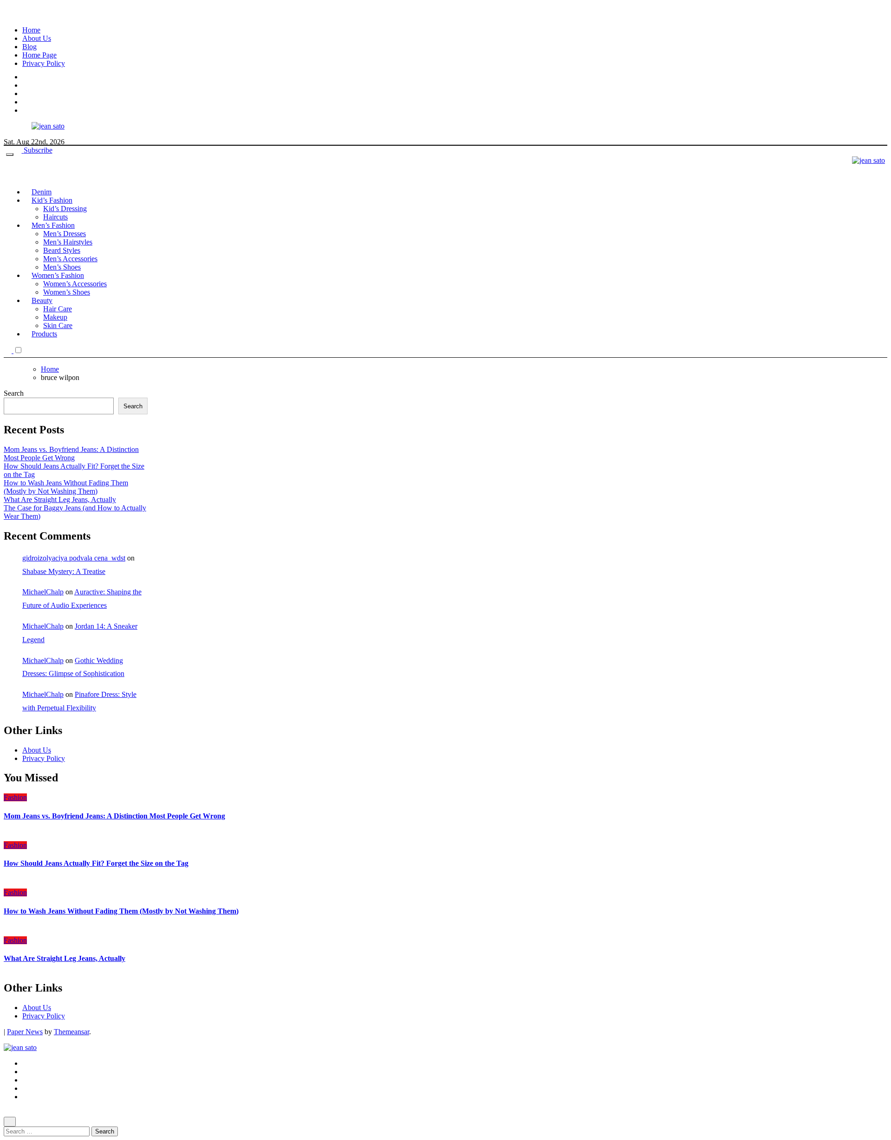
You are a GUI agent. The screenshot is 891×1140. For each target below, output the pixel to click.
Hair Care (57, 309)
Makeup (55, 317)
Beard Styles (61, 250)
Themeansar (71, 1032)
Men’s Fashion (53, 225)
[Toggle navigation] (9, 154)
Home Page (39, 55)
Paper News (25, 1032)
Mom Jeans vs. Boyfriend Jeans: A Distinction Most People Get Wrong (71, 453)
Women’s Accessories (75, 284)
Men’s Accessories (70, 259)
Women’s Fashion (58, 275)
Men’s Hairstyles (67, 242)
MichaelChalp (43, 592)
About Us (36, 38)
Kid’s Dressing (65, 209)
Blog (29, 47)
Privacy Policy (43, 63)
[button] (27, 350)
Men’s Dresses (64, 234)
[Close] (10, 1122)
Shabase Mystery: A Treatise (63, 571)
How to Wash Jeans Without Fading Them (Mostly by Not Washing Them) (66, 487)
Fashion (15, 797)
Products (44, 334)
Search (14, 393)
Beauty (42, 300)
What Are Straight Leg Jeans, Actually (60, 499)
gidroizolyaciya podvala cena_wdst (73, 558)
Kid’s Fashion (52, 200)
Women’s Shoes (66, 292)
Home (31, 30)
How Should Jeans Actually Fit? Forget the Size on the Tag (96, 863)
